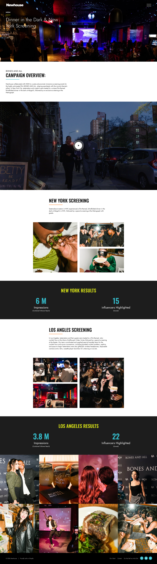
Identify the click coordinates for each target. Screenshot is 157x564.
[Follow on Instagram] (141, 558)
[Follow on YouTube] (146, 558)
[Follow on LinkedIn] (150, 558)
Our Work (112, 558)
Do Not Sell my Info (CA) (131, 558)
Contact (120, 558)
